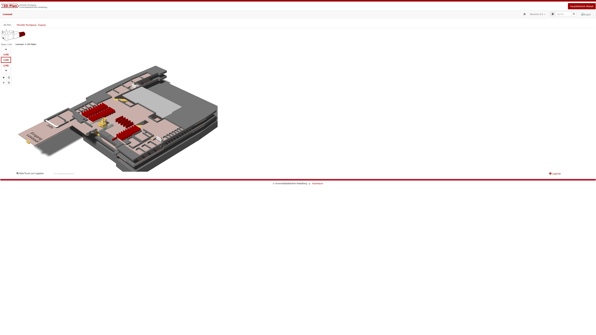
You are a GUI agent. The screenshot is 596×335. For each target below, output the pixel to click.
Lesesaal (7, 14)
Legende (556, 173)
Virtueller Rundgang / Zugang (31, 24)
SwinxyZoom (70, 174)
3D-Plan (7, 24)
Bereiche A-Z (537, 14)
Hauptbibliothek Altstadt (581, 6)
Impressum (317, 183)
